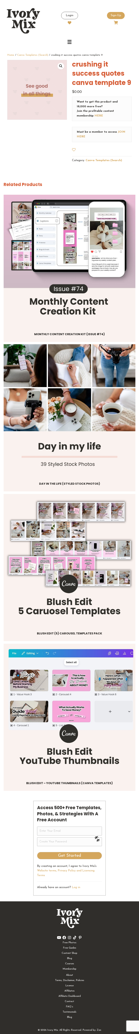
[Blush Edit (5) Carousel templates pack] (69, 560)
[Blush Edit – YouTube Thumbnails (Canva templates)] (69, 710)
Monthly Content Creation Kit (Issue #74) (69, 334)
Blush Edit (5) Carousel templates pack (69, 633)
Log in (76, 887)
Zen (99, 1030)
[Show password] (98, 837)
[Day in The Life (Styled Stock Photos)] (69, 410)
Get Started (69, 855)
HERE (98, 115)
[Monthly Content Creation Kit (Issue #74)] (69, 261)
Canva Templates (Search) (32, 55)
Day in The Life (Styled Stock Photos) (69, 484)
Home (10, 55)
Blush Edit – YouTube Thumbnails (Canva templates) (69, 783)
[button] (61, 66)
